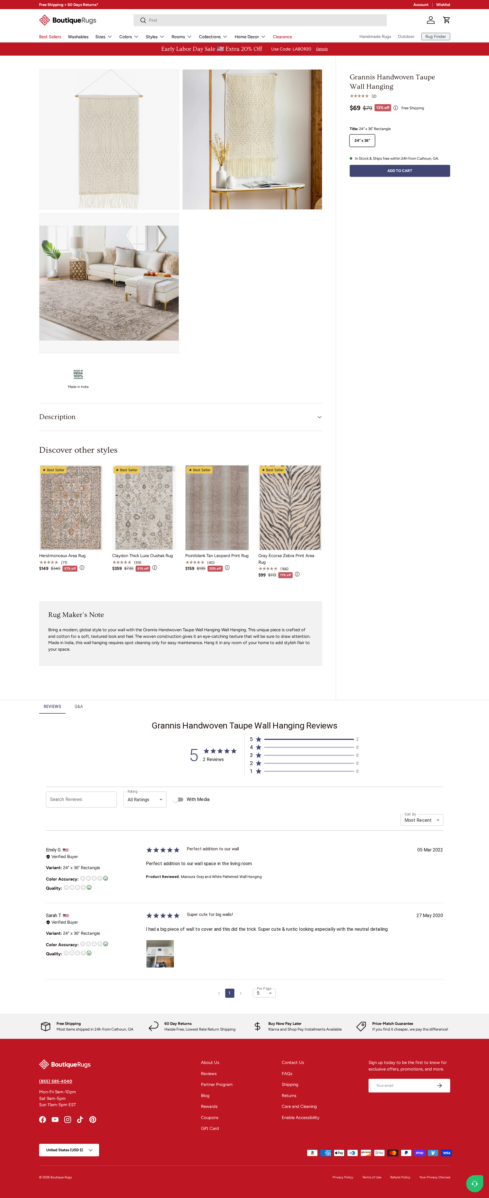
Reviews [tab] (52, 706)
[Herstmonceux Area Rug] (71, 508)
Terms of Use (371, 1177)
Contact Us (293, 1062)
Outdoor (406, 36)
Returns (289, 1095)
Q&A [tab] (79, 706)
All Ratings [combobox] (139, 799)
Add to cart (399, 170)
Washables (78, 36)
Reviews (209, 1073)
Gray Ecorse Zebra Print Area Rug (286, 559)
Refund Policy (400, 1177)
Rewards (209, 1106)
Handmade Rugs (375, 36)
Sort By (410, 814)
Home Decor (247, 36)
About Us (210, 1062)
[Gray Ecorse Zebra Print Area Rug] (290, 508)
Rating (132, 792)
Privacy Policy (343, 1177)
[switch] (175, 799)
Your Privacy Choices (434, 1177)
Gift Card (210, 1128)
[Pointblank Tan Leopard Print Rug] (217, 508)
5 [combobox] (258, 993)
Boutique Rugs (61, 1177)
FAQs (287, 1073)
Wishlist (443, 4)
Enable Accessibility (300, 1117)
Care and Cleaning (299, 1106)
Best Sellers (50, 36)
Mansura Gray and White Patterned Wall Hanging (221, 877)
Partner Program (217, 1084)
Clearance (282, 36)
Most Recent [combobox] (418, 820)
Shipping (290, 1084)
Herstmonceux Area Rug (62, 555)
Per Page (264, 989)
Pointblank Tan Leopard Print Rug (217, 555)
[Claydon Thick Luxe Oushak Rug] (144, 508)
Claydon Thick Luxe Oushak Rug (142, 555)
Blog (205, 1095)
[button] (446, 20)
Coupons (209, 1117)
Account (420, 4)
